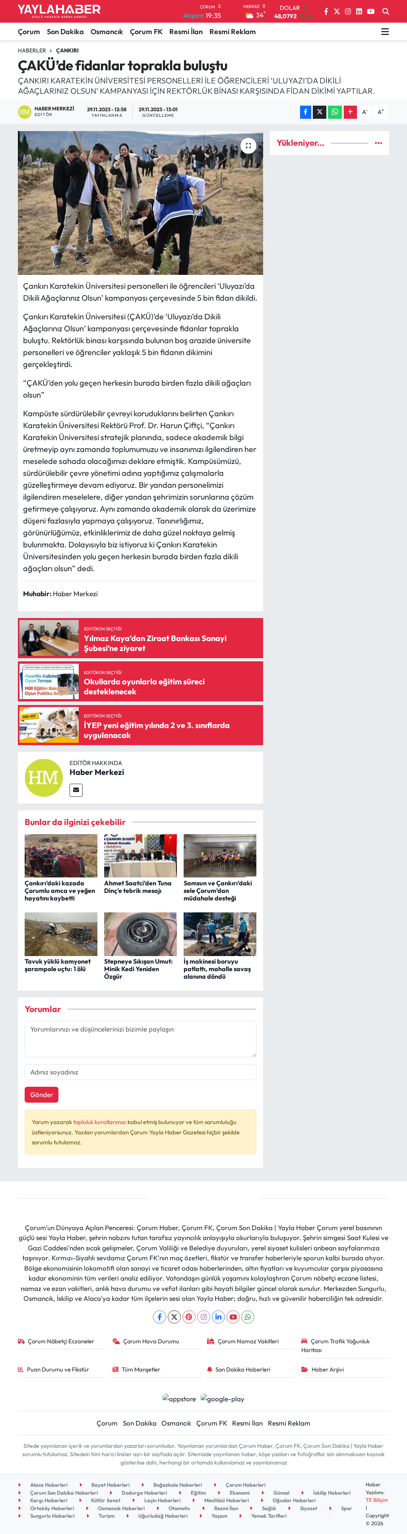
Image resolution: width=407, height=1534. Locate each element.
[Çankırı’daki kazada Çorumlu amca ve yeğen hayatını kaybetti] (61, 854)
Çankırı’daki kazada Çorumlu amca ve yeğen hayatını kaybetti (60, 890)
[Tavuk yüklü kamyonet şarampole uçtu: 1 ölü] (61, 933)
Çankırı (67, 50)
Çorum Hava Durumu (151, 1341)
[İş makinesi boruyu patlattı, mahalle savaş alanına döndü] (220, 933)
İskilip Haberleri (331, 1493)
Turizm (105, 1516)
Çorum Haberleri (245, 1485)
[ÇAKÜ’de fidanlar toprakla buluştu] (140, 203)
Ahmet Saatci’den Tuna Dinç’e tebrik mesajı (138, 887)
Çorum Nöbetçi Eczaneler (61, 1341)
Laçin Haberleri (161, 1500)
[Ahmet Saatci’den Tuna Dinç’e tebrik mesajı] (140, 854)
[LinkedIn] (218, 1316)
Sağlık (268, 1508)
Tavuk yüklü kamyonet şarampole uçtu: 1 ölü (58, 965)
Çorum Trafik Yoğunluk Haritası (335, 1345)
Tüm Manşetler (141, 1369)
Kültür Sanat (105, 1500)
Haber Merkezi (97, 772)
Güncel (280, 1493)
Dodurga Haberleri (143, 1493)
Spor (346, 1508)
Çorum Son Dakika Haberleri (63, 1493)
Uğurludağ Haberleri (162, 1516)
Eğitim (198, 1493)
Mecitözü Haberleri (226, 1500)
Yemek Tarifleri (268, 1516)
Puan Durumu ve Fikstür (58, 1369)
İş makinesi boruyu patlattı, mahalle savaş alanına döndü (217, 968)
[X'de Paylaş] (319, 112)
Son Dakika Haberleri (242, 1369)
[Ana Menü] (385, 31)
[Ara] (385, 11)
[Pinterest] (189, 1316)
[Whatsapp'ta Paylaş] (335, 112)
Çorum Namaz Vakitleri (248, 1341)
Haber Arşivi (328, 1369)
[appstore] (179, 1398)
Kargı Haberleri (48, 1500)
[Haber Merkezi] (44, 777)
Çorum (29, 31)
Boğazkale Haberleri (177, 1485)
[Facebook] (159, 1316)
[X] (174, 1316)
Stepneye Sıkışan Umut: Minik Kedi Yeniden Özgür (138, 968)
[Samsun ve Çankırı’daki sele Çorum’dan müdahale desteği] (220, 854)
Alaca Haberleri (48, 1485)
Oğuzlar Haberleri (293, 1500)
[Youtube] (233, 1316)
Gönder (41, 1094)
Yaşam (218, 1516)
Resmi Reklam (232, 31)
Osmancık (107, 31)
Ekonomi (239, 1493)
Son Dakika (65, 31)
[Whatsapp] (247, 1316)
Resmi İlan (186, 31)
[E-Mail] (76, 790)
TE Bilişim (377, 1500)
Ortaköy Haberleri (51, 1508)
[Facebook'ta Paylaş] (305, 112)
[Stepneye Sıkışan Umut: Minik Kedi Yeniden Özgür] (140, 933)
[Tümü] (378, 143)
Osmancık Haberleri (121, 1508)
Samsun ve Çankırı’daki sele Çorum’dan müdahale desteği (218, 890)
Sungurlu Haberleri (52, 1516)
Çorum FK (146, 31)
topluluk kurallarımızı (100, 1122)
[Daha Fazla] (350, 112)
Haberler (32, 50)
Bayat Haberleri (110, 1485)
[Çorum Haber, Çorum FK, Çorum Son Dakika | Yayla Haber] (59, 11)
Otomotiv (178, 1508)
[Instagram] (203, 1316)
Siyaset (308, 1508)
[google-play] (222, 1398)
